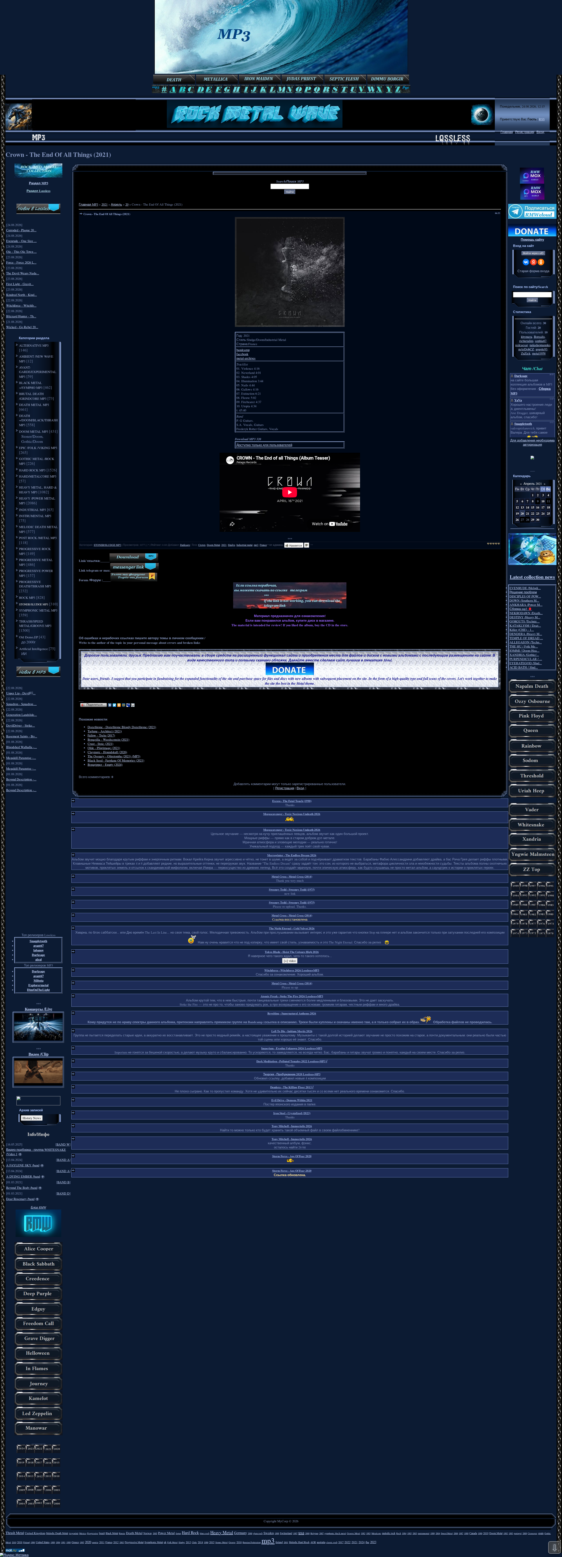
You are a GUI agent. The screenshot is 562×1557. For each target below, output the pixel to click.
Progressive (92, 1533)
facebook (242, 354)
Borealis (539, 337)
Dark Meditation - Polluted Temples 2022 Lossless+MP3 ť (291, 1061)
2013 (188, 1542)
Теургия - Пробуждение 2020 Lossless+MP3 (292, 1074)
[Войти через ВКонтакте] (526, 262)
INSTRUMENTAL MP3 (35, 516)
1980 (68, 1542)
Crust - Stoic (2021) (100, 744)
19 (517, 513)
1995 (82, 1542)
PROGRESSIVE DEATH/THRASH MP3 (35, 583)
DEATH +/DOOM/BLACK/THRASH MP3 (38, 420)
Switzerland (286, 1533)
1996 (33, 1542)
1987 (461, 1533)
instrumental (423, 1533)
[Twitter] (114, 705)
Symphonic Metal (153, 1542)
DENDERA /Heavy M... (526, 634)
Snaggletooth (38, 941)
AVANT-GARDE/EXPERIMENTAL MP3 (37, 372)
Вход (540, 132)
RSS (542, 119)
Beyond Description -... (21, 779)
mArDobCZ (526, 349)
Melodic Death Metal (57, 1533)
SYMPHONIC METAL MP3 (38, 610)
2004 (438, 1533)
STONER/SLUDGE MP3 (33, 604)
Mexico (82, 1533)
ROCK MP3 (27, 597)
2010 (14, 1542)
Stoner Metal (221, 1542)
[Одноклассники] (119, 705)
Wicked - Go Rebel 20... (22, 327)
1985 (409, 1533)
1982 (363, 1533)
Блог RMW (38, 1207)
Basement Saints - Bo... (21, 736)
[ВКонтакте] (110, 705)
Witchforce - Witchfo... (21, 305)
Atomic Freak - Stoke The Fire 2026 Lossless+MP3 (292, 996)
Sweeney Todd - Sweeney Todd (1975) (292, 889)
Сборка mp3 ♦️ (521, 609)
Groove (232, 1542)
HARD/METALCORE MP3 (37, 476)
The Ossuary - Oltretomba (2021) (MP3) (114, 756)
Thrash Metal (14, 1532)
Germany (240, 1532)
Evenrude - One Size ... (21, 241)
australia (321, 1542)
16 (537, 507)
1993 (511, 1533)
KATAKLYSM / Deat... (525, 625)
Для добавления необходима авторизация (532, 442)
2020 (88, 1542)
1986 (206, 1542)
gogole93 (541, 349)
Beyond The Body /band (21, 1188)
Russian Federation (252, 1542)
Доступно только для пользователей (264, 445)
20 (126, 204)
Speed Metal (447, 1533)
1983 (368, 1533)
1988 (466, 1533)
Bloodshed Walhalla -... (21, 747)
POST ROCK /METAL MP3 (38, 538)
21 (527, 513)
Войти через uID (533, 253)
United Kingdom (35, 1533)
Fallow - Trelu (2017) (101, 735)
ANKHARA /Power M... (526, 605)
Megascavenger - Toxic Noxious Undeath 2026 (291, 814)
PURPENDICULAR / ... (526, 659)
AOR (313, 1542)
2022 (347, 1542)
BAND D (63, 1193)
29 (532, 519)
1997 (295, 1533)
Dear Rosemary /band (20, 1199)
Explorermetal (38, 985)
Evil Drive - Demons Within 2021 (291, 1100)
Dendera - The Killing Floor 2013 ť (291, 1087)
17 (542, 507)
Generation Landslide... (21, 715)
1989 (52, 1542)
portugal (518, 1533)
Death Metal (134, 1533)
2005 (155, 1533)
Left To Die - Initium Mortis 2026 (291, 1031)
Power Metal (166, 1533)
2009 (524, 1533)
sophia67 (540, 341)
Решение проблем (523, 592)
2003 (414, 1533)
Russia (122, 1533)
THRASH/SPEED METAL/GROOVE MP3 (35, 623)
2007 (321, 1533)
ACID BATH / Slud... (524, 667)
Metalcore (376, 1533)
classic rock (331, 1542)
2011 (101, 1542)
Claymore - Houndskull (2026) (107, 752)
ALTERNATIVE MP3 (34, 345)
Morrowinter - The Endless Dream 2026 (291, 855)
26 (517, 519)
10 (542, 501)
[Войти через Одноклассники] (541, 262)
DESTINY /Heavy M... (525, 617)
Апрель (116, 204)
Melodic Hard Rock (299, 1542)
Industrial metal (244, 545)
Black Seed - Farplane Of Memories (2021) (116, 760)
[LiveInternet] (133, 705)
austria (95, 1542)
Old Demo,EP (28, 637)
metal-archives (246, 358)
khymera (526, 337)
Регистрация (524, 132)
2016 (239, 1542)
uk (165, 1542)
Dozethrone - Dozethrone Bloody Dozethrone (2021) (122, 727)
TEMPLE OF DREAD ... (526, 638)
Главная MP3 (88, 204)
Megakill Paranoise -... (21, 758)
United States (43, 1542)
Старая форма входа (533, 271)
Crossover (532, 1533)
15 (532, 507)
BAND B (63, 1182)
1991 (63, 1542)
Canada (473, 1533)
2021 (104, 204)
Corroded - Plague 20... (21, 230)
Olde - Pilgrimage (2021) (104, 748)
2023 (373, 1542)
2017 (341, 1542)
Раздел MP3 (38, 183)
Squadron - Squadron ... (21, 704)
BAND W (63, 1144)
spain (541, 1533)
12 (517, 507)
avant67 (38, 945)
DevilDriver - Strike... (20, 725)
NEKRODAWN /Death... (526, 613)
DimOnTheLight (38, 989)
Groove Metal (353, 1533)
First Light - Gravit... (20, 284)
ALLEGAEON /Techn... (526, 642)
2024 (361, 1542)
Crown (201, 545)
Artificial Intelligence (33, 648)
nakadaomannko (540, 345)
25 (548, 513)
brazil (102, 1533)
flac (367, 1542)
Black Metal (112, 1533)
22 (532, 513)
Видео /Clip (39, 1054)
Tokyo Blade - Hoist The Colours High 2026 (292, 952)
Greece (75, 1542)
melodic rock (388, 1533)
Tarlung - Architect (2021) (105, 731)
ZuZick (525, 353)
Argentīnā (73, 1533)
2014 (200, 1542)
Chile (194, 1542)
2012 (116, 1542)
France (263, 545)
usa (301, 1532)
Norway (147, 1533)
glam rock (258, 1533)
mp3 (256, 545)
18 (548, 507)
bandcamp (243, 350)
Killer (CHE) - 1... (522, 630)
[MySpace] (128, 705)
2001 (286, 1542)
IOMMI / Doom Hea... (524, 650)
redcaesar (521, 345)
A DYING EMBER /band (23, 1176)
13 (522, 507)
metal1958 (539, 353)
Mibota (38, 980)
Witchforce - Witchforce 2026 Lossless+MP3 (291, 970)
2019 (485, 1533)
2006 (456, 1533)
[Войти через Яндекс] (533, 262)
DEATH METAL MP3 (34, 404)
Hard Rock (190, 1532)
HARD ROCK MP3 (32, 470)
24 (542, 513)
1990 (480, 1533)
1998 (277, 1533)
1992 (505, 1533)
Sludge (231, 545)
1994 (58, 1542)
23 (537, 513)
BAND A (63, 1160)
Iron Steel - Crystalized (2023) (291, 1113)
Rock (398, 1533)
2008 (307, 1533)
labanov (38, 950)
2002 (121, 1542)
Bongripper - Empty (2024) (105, 764)
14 (527, 507)
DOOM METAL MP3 (33, 431)
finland (279, 1542)
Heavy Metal (221, 1532)
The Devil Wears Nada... (22, 273)
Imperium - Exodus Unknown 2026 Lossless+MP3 (291, 1048)
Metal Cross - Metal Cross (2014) (292, 876)
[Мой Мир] (123, 705)
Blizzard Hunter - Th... (21, 316)
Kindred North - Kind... (21, 295)
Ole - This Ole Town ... (21, 252)
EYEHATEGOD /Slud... (526, 663)
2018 (19, 1542)
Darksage (38, 954)
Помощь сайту (532, 239)
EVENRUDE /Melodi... (525, 588)
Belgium (314, 1533)
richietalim (526, 341)
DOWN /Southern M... (524, 600)
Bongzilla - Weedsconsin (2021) (108, 739)
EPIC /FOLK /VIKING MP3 (38, 447)
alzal (38, 959)
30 (537, 519)
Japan (178, 1533)
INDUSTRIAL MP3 (32, 509)
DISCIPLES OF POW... (525, 596)
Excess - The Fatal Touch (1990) (292, 801)
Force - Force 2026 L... (21, 262)
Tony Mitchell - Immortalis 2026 (292, 1126)
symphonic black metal (335, 1533)
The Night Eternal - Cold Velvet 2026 (292, 928)
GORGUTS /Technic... (525, 621)
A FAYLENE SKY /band (22, 1165)
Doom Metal (213, 545)
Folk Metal (172, 1542)
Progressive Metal (134, 1542)
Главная (507, 132)
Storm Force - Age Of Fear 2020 (292, 1156)
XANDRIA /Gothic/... (524, 655)
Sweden (268, 1533)
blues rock (204, 1533)
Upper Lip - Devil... (21, 693)
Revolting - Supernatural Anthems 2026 (291, 1013)
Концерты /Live (38, 1009)
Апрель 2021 (533, 484)
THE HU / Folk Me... (524, 646)
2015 (211, 1542)
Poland (26, 1542)
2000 (250, 1533)
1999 (432, 1533)
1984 (404, 1533)
